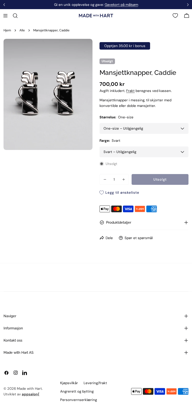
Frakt (130, 90)
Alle (22, 30)
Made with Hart (29, 388)
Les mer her (109, 4)
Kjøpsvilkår (69, 383)
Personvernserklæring (78, 399)
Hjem (7, 30)
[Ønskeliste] (175, 15)
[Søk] (15, 15)
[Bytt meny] (5, 15)
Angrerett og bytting (77, 391)
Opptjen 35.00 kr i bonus (124, 46)
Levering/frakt (95, 383)
